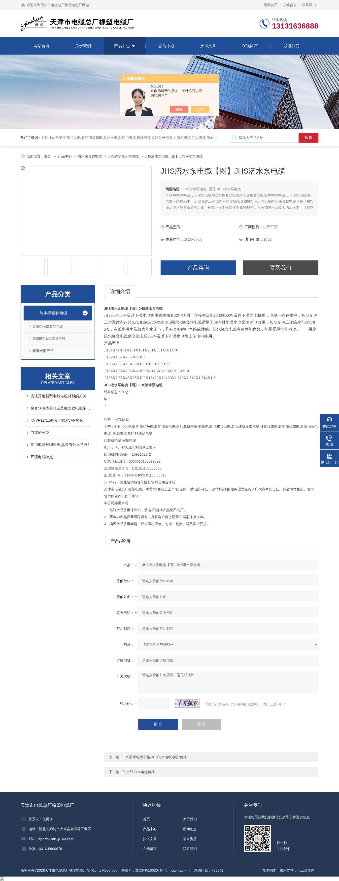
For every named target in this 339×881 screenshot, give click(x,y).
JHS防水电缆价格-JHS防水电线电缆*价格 (155, 757)
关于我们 (83, 46)
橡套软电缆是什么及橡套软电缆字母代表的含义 (60, 408)
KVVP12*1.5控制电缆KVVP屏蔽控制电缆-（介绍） (60, 420)
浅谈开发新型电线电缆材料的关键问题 (60, 396)
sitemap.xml (180, 870)
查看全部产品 (43, 351)
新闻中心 (166, 46)
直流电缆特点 (42, 457)
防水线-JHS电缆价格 (139, 772)
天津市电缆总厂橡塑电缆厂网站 (64, 5)
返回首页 (271, 5)
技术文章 (208, 46)
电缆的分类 (40, 432)
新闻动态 (190, 829)
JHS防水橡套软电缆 (123, 156)
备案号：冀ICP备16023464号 (144, 870)
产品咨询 (198, 268)
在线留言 (290, 5)
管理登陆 (269, 870)
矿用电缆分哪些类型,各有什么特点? (60, 444)
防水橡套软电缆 (90, 156)
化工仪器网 (305, 870)
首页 (48, 156)
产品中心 (122, 46)
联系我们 (309, 5)
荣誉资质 (190, 839)
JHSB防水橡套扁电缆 (49, 339)
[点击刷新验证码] (187, 703)
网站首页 (41, 46)
